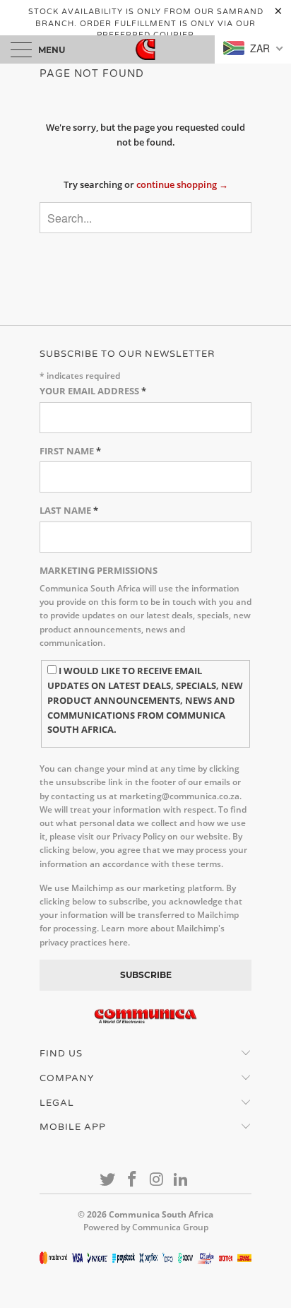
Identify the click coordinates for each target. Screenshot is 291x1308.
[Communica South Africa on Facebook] (132, 1180)
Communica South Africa (161, 1214)
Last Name (69, 510)
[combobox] (145, 217)
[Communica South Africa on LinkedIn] (181, 1180)
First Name (70, 450)
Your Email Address (93, 390)
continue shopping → (182, 184)
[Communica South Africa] (145, 49)
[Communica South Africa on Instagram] (157, 1180)
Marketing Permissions (99, 570)
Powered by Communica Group (145, 1227)
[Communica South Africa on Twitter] (108, 1180)
